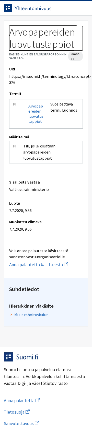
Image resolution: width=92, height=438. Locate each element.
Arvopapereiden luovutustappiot (35, 113)
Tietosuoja (41, 412)
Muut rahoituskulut (31, 314)
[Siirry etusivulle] (36, 8)
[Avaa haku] (73, 8)
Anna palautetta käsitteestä (46, 264)
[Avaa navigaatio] (83, 8)
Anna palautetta (42, 400)
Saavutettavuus (46, 423)
